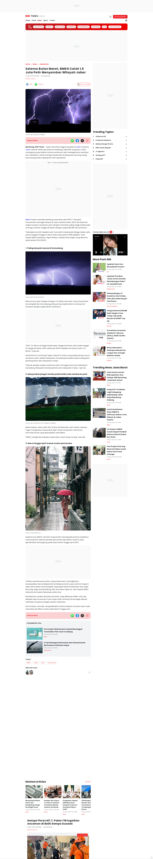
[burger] (126, 20)
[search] (110, 16)
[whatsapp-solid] (72, 140)
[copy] (87, 140)
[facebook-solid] (77, 140)
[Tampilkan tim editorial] (89, 672)
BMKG (28, 219)
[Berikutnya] (91, 775)
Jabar (28, 149)
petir (79, 147)
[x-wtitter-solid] (82, 140)
